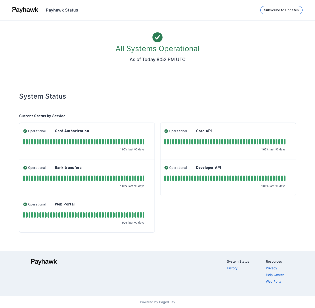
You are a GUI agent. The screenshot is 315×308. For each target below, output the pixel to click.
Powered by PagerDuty (157, 302)
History (232, 268)
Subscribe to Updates (281, 10)
